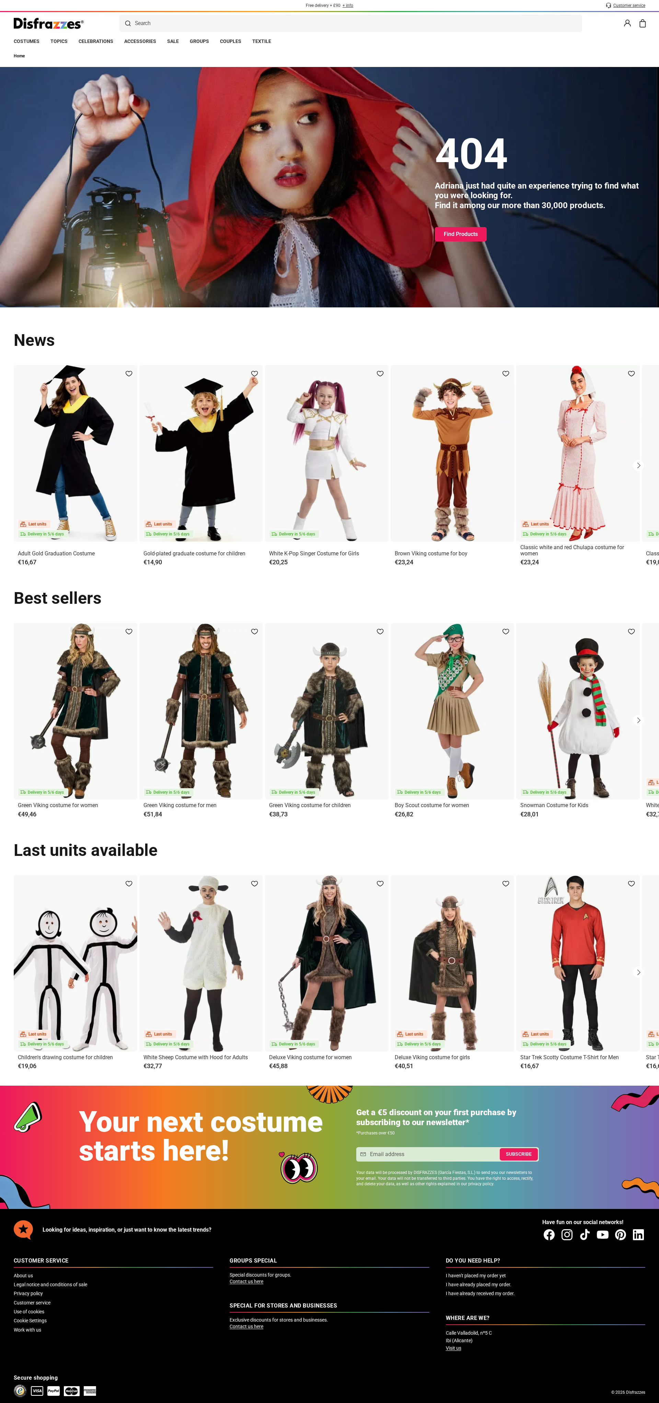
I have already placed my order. (478, 1284)
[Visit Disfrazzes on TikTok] (585, 1235)
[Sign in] (627, 23)
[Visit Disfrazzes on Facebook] (549, 1235)
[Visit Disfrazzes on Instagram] (567, 1235)
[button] (638, 465)
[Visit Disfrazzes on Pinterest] (620, 1235)
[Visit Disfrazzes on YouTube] (603, 1235)
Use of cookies (29, 1311)
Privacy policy (28, 1293)
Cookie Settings (30, 1320)
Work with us (27, 1330)
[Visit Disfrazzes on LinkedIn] (638, 1235)
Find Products (461, 234)
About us (23, 1275)
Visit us (453, 1348)
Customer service (32, 1302)
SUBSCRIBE (519, 1154)
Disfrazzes (635, 1392)
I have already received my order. (480, 1293)
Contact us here (246, 1281)
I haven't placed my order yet (476, 1275)
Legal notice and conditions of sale (50, 1284)
